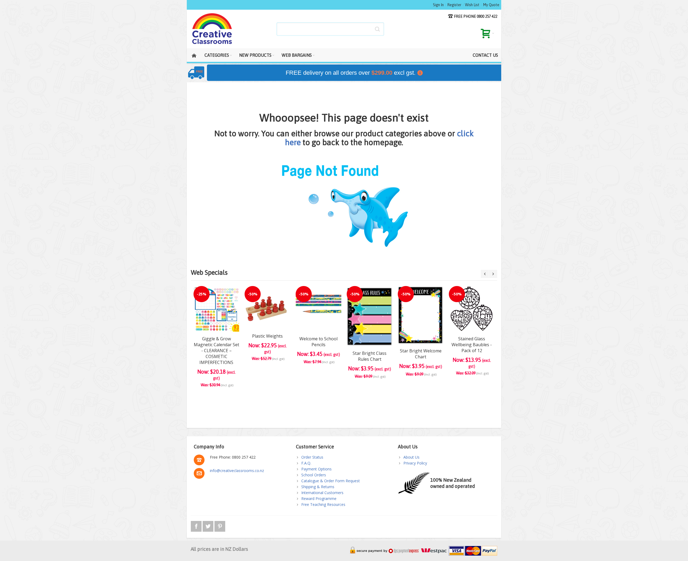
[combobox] (330, 29)
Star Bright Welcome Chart (421, 354)
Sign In (438, 5)
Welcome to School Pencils (318, 342)
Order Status (312, 457)
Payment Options (316, 468)
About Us (411, 457)
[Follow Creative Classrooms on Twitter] (208, 525)
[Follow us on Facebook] (197, 525)
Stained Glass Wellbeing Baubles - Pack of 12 (472, 344)
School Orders (313, 474)
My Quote (491, 5)
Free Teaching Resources (323, 504)
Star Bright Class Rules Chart (369, 356)
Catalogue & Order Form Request (330, 480)
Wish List (472, 5)
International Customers (322, 492)
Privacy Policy (415, 463)
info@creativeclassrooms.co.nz (237, 470)
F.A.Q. (306, 463)
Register (454, 5)
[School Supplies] (212, 29)
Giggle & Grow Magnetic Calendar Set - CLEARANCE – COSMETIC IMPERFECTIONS (216, 350)
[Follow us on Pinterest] (219, 525)
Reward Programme (318, 498)
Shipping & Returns (317, 486)
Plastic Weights (267, 336)
